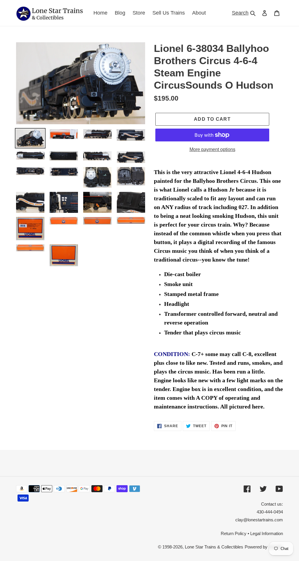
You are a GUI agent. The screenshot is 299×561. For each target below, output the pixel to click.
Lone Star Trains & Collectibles (214, 546)
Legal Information (266, 533)
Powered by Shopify (264, 546)
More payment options (212, 149)
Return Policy (233, 533)
